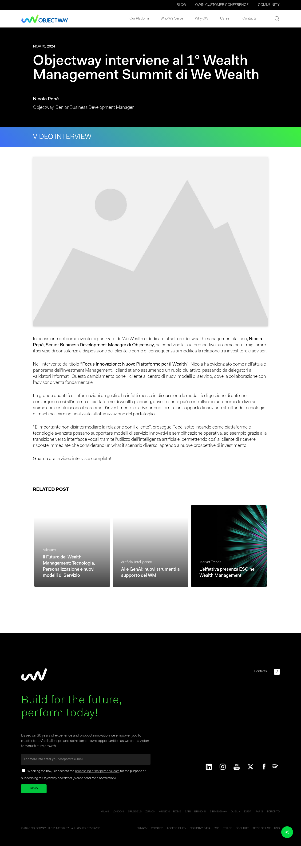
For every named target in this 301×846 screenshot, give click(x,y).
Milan (105, 811)
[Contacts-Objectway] (277, 672)
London (118, 811)
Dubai (248, 811)
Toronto (273, 811)
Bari (188, 811)
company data (200, 828)
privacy (142, 828)
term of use (262, 828)
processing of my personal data (97, 771)
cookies (157, 828)
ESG (216, 828)
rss (277, 828)
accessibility (176, 828)
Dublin (236, 811)
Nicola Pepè (46, 99)
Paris (259, 811)
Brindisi (200, 811)
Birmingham (218, 811)
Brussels (134, 811)
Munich (164, 811)
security (242, 828)
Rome (177, 811)
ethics (227, 828)
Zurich (150, 811)
